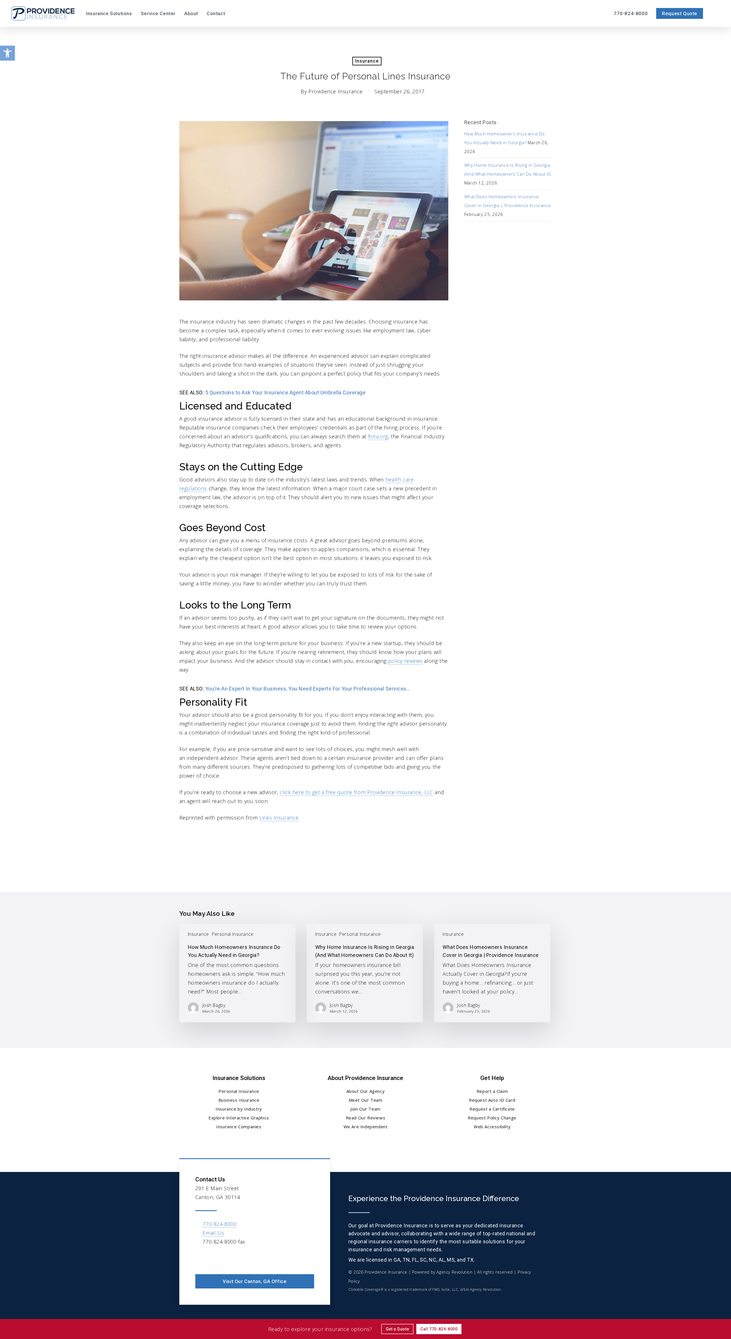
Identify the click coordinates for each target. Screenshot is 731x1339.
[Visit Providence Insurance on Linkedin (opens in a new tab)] (212, 1258)
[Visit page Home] (43, 13)
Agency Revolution (454, 1272)
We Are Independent (366, 1126)
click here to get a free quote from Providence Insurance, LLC (356, 792)
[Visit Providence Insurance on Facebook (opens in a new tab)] (200, 1258)
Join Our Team (365, 1109)
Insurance (367, 61)
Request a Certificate (492, 1109)
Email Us (213, 1232)
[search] (716, 13)
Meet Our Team (366, 1100)
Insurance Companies (238, 1126)
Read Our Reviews (365, 1118)
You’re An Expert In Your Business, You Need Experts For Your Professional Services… (307, 689)
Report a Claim (492, 1091)
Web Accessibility (492, 1126)
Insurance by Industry (239, 1109)
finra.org (378, 436)
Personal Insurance (233, 934)
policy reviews (405, 660)
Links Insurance (278, 817)
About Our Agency (365, 1091)
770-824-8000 (219, 1223)
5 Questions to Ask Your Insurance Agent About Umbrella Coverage (285, 393)
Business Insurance (239, 1100)
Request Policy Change (492, 1118)
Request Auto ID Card (492, 1100)
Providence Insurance (335, 91)
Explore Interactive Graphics (238, 1118)
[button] (7, 53)
